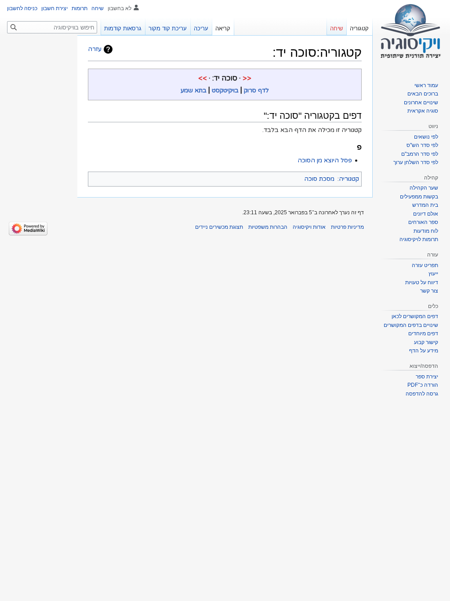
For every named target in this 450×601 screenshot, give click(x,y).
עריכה (201, 28)
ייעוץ (433, 274)
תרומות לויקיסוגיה (418, 239)
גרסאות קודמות (123, 28)
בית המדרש (425, 205)
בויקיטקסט (225, 90)
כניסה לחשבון (22, 8)
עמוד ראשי (426, 85)
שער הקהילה (424, 188)
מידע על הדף (423, 351)
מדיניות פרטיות (347, 227)
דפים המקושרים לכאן (415, 316)
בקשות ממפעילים (419, 197)
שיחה (97, 8)
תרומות (79, 8)
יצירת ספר (427, 377)
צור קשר (429, 291)
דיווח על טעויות (421, 282)
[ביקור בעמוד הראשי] (411, 35)
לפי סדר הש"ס (422, 145)
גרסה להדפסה (422, 394)
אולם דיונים (425, 214)
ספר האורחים (423, 222)
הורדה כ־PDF (422, 385)
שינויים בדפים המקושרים (411, 325)
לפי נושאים (426, 137)
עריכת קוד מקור (168, 28)
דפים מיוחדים (423, 333)
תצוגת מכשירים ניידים (219, 227)
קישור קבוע (426, 342)
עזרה (95, 49)
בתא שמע (194, 90)
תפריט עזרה (425, 265)
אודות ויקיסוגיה (309, 227)
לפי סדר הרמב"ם (419, 154)
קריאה (222, 28)
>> (202, 78)
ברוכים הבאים (422, 94)
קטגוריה (349, 179)
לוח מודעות (426, 231)
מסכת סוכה (319, 179)
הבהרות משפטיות (267, 227)
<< (247, 78)
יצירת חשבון (54, 8)
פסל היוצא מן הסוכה (325, 160)
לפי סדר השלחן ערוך (415, 162)
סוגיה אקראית (422, 111)
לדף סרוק (256, 90)
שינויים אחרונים (421, 102)
